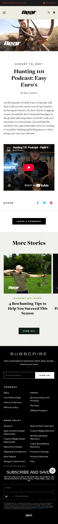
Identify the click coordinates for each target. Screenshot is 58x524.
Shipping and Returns (15, 452)
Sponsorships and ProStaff (40, 399)
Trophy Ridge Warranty (42, 431)
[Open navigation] (4, 13)
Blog (6, 393)
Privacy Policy (36, 508)
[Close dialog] (52, 471)
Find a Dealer (51, 3)
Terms (42, 508)
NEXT (29, 515)
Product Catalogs (39, 452)
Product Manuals (39, 456)
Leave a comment (29, 221)
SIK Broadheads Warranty (38, 437)
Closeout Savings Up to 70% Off (14, 3)
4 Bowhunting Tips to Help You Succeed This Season (27, 308)
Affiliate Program (38, 410)
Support (8, 426)
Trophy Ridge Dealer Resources (14, 440)
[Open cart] (54, 12)
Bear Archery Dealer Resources (14, 432)
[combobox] (9, 496)
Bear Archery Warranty (42, 426)
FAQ (32, 461)
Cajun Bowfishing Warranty (39, 445)
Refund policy (11, 407)
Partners (34, 405)
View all (29, 331)
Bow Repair (10, 456)
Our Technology (12, 397)
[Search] (49, 12)
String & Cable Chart (14, 461)
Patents (34, 393)
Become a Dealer (13, 447)
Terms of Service (12, 402)
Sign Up (44, 375)
